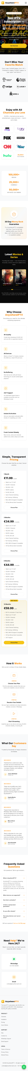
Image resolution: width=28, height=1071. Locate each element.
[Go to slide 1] (7, 289)
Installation (4, 1019)
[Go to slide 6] (15, 289)
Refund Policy (4, 1055)
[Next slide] (25, 279)
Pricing (3, 1022)
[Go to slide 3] (10, 289)
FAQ (2, 1033)
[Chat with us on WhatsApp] (24, 1067)
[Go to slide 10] (20, 289)
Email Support (4, 1041)
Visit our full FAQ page (19, 923)
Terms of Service (5, 1049)
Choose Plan (14, 507)
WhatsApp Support (6, 1038)
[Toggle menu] (26, 3)
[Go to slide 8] (17, 289)
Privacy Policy (4, 1052)
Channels (3, 1016)
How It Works (4, 1025)
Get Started (14, 46)
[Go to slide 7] (16, 289)
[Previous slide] (2, 279)
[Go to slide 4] (12, 289)
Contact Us (4, 1035)
